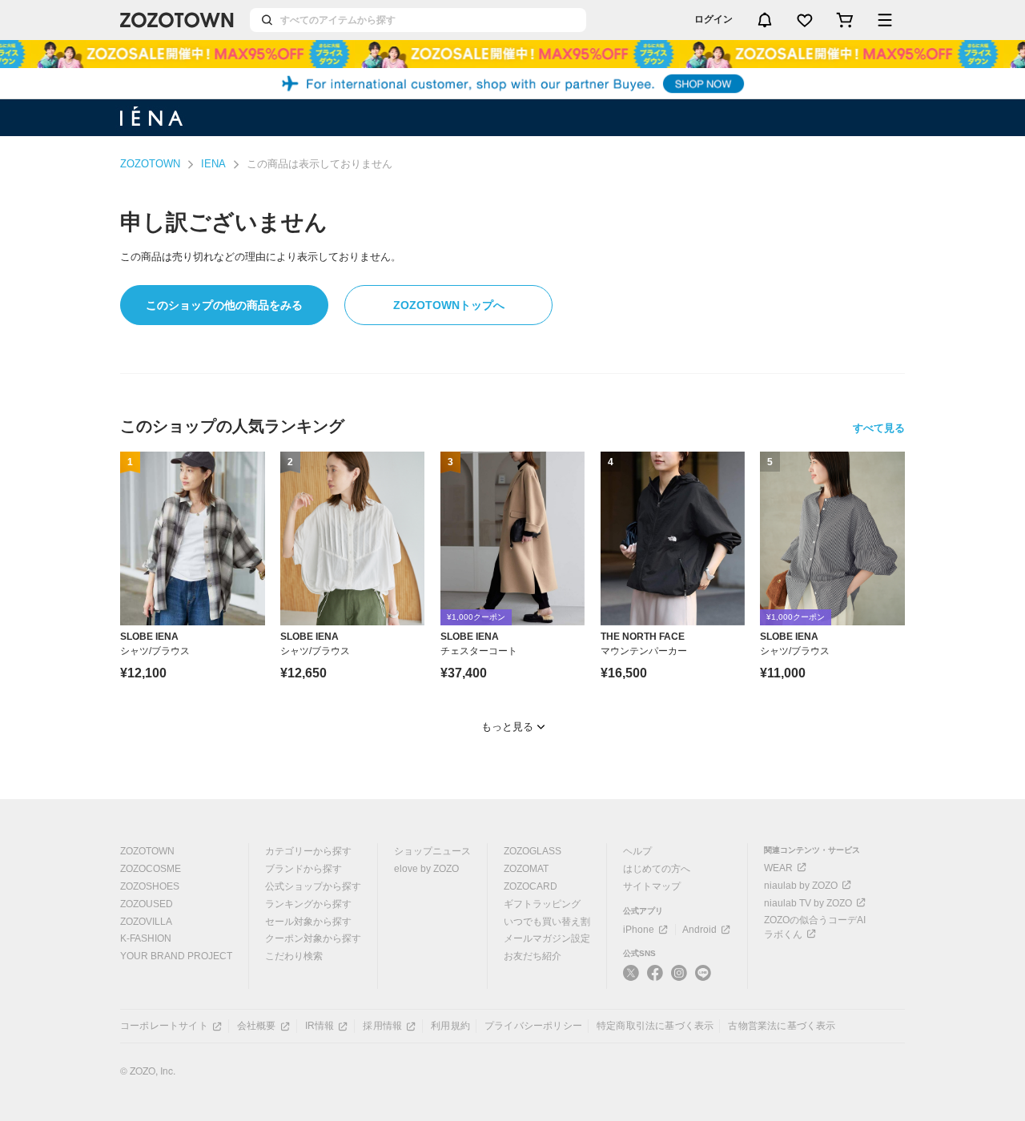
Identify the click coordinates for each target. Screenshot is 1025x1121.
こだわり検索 (294, 956)
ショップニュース (432, 851)
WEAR (778, 868)
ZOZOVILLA (146, 921)
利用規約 (450, 1025)
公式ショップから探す (313, 886)
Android (699, 929)
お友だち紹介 (532, 956)
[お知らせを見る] (765, 20)
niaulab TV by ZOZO (808, 903)
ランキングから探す (308, 904)
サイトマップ (652, 886)
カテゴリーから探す (308, 851)
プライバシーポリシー (533, 1025)
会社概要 (256, 1025)
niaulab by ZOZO (801, 885)
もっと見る (507, 727)
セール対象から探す (308, 921)
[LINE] (703, 974)
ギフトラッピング (542, 904)
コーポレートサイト (164, 1025)
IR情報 (320, 1025)
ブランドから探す (303, 868)
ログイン (713, 19)
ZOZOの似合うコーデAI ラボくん (815, 927)
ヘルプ (637, 851)
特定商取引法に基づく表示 (655, 1025)
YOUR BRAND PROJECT (176, 956)
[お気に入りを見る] (805, 20)
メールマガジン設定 (547, 938)
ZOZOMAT (526, 868)
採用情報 (382, 1025)
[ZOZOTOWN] (177, 20)
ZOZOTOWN (150, 164)
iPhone (638, 929)
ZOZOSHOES (149, 886)
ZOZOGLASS (532, 851)
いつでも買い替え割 (547, 921)
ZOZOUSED (146, 904)
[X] (631, 979)
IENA (213, 164)
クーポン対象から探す (313, 938)
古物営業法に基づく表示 (781, 1025)
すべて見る (879, 428)
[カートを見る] (845, 20)
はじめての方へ (656, 868)
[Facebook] (655, 979)
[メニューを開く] (885, 20)
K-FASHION (145, 938)
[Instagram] (679, 979)
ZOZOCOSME (150, 868)
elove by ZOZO (426, 868)
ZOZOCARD (530, 886)
